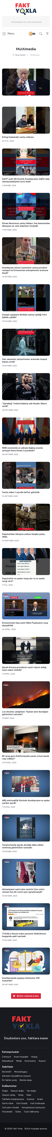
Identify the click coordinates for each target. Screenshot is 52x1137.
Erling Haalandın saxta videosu (18, 137)
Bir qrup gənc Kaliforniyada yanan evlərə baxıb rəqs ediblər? (25, 757)
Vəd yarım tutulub (10, 1107)
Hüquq (34, 1057)
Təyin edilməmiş (31, 1111)
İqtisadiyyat (7, 1061)
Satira (18, 1111)
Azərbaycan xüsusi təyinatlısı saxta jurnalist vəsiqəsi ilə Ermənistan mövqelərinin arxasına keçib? (25, 270)
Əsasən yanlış (8, 1095)
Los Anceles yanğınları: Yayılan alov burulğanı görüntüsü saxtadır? (25, 713)
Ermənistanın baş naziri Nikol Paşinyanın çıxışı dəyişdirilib (25, 624)
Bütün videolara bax (27, 996)
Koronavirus (30, 1061)
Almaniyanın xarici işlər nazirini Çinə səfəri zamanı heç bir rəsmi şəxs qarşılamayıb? (23, 890)
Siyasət (42, 1061)
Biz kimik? (6, 1072)
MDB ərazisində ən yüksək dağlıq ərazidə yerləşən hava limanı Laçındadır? (22, 449)
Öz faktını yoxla (9, 1080)
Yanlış (20, 1095)
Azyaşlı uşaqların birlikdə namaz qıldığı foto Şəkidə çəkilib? (24, 316)
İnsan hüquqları (21, 1057)
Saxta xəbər (7, 1103)
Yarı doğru (31, 1091)
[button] (41, 33)
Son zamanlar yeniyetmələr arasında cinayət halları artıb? (24, 360)
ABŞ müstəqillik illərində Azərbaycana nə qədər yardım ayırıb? (26, 801)
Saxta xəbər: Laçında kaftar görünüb (20, 492)
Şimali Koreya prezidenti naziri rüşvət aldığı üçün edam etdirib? (24, 668)
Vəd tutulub (21, 1103)
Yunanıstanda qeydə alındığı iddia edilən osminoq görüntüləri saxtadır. (23, 846)
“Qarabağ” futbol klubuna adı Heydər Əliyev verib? (24, 405)
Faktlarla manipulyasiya (13, 1099)
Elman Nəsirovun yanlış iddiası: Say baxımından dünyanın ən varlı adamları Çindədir (26, 224)
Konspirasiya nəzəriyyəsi (33, 1107)
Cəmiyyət (6, 1057)
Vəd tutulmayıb (37, 1103)
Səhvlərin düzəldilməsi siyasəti (16, 1076)
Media (19, 1061)
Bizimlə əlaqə (26, 1080)
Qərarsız (30, 1099)
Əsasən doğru (17, 1091)
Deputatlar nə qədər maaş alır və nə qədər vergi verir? (23, 580)
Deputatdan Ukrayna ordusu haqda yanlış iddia (23, 535)
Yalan (28, 1095)
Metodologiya (20, 1072)
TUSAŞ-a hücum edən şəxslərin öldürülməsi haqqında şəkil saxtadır (24, 935)
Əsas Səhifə (20, 55)
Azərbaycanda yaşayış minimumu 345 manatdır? (21, 979)
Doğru (5, 1091)
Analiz (40, 1099)
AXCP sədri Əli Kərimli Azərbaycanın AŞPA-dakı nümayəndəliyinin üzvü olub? (26, 180)
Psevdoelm (7, 1111)
